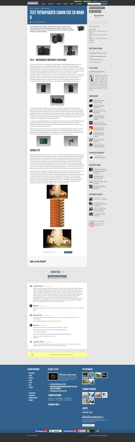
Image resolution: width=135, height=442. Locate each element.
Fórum (65, 3)
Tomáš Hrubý (38, 286)
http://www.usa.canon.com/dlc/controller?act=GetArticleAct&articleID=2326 (50, 329)
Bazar (71, 3)
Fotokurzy (79, 3)
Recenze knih (59, 399)
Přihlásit (96, 1)
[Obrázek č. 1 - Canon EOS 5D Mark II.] (57, 43)
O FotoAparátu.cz (68, 399)
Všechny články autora (95, 62)
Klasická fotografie (58, 398)
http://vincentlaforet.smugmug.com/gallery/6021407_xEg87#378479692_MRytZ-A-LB (52, 334)
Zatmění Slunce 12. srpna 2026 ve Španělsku (67, 374)
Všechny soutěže (87, 425)
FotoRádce (50, 398)
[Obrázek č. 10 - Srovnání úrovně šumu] (57, 227)
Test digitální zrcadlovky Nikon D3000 (97, 56)
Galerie (59, 3)
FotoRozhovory (68, 398)
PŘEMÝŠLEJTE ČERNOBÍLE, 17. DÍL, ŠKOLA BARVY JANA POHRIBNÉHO (100, 171)
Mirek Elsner (37, 315)
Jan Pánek (95, 99)
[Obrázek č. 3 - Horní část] (71, 50)
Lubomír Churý (38, 342)
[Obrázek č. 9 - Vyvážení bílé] (57, 198)
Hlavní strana (32, 373)
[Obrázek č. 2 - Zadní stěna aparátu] (43, 50)
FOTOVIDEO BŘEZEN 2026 (97, 71)
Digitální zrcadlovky (45, 8)
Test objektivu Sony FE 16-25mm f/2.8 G (58, 391)
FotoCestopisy (51, 399)
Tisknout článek (96, 11)
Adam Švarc (91, 73)
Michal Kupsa (42, 22)
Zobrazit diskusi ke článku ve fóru (57, 276)
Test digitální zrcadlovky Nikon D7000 (97, 53)
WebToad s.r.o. (104, 435)
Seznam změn (32, 395)
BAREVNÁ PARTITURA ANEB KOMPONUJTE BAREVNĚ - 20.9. (93, 417)
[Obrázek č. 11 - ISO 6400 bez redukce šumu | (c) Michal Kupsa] (57, 247)
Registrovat (105, 1)
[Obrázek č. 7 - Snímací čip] (43, 141)
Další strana (67, 252)
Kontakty (31, 400)
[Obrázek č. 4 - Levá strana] (43, 88)
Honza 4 (36, 325)
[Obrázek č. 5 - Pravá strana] (71, 88)
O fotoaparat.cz (32, 393)
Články (43, 3)
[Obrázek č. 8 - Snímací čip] (71, 141)
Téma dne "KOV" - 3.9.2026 (87, 412)
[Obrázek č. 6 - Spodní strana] (57, 105)
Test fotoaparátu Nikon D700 (96, 59)
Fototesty (51, 3)
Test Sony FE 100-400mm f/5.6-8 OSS (58, 384)
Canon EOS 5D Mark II (100, 157)
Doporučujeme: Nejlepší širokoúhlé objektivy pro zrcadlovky (98, 117)
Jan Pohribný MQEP (96, 168)
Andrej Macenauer (96, 109)
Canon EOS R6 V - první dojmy (100, 199)
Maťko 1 (36, 306)
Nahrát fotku (88, 1)
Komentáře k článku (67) (98, 7)
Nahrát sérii (78, 1)
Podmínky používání (33, 398)
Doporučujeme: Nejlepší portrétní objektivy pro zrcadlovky (98, 134)
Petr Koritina (95, 104)
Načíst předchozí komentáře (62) (58, 278)
